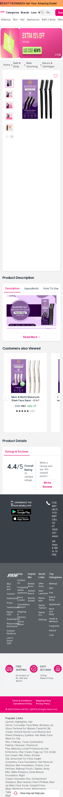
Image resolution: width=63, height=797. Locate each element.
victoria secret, (22, 731)
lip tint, (44, 751)
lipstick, (9, 721)
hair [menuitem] (22, 19)
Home (6, 64)
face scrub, (22, 785)
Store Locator (21, 598)
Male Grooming (32, 65)
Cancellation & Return (23, 605)
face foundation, (27, 761)
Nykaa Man (41, 599)
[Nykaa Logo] (2, 11)
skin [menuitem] (15, 19)
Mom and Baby (51, 611)
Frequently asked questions (22, 590)
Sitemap (42, 619)
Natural (52, 630)
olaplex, (38, 768)
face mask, (32, 725)
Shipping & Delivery (21, 614)
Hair (51, 592)
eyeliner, (29, 735)
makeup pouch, (24, 768)
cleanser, (20, 745)
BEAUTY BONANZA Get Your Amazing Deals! (28, 3)
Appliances (54, 604)
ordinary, (16, 741)
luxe (34, 12)
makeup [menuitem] (5, 19)
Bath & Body (16, 65)
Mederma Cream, (21, 788)
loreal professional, (33, 748)
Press (10, 603)
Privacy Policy (43, 703)
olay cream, (25, 751)
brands (25, 12)
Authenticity (12, 598)
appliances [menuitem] (33, 19)
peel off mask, (41, 782)
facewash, (20, 778)
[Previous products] (5, 397)
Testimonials (13, 607)
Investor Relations (11, 632)
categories (12, 12)
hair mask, (40, 735)
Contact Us (21, 581)
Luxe (51, 635)
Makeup (53, 583)
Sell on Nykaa (20, 623)
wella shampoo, (20, 772)
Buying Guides (31, 599)
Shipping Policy (43, 700)
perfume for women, (24, 728)
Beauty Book (31, 584)
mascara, (16, 748)
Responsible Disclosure (13, 625)
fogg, (36, 751)
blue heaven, (24, 782)
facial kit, (41, 728)
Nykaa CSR (10, 613)
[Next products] (57, 397)
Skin (51, 588)
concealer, (20, 725)
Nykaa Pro (41, 613)
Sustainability (13, 619)
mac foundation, (25, 765)
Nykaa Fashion (42, 606)
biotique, (44, 725)
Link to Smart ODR (10, 641)
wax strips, (25, 755)
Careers (11, 594)
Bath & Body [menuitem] (49, 19)
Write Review (47, 484)
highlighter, (21, 721)
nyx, (28, 778)
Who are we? (9, 587)
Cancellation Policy (22, 703)
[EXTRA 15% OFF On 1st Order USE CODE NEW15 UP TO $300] (31, 43)
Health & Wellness (53, 620)
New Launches (43, 592)
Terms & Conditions (22, 700)
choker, (39, 765)
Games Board (31, 592)
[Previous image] (7, 137)
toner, (25, 741)
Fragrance (54, 626)
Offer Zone (41, 584)
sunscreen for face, (21, 758)
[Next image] (12, 137)
